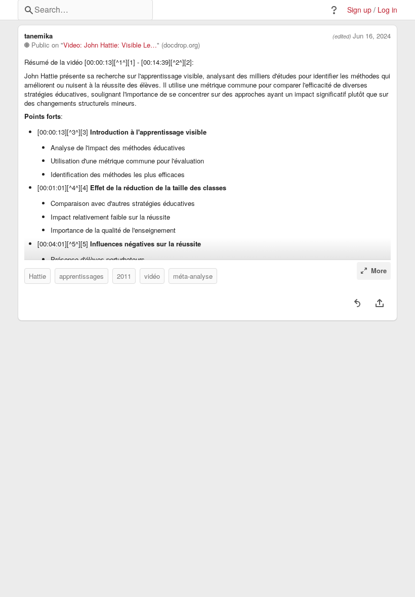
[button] (334, 10)
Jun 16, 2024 (372, 35)
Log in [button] (387, 10)
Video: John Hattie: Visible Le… (110, 45)
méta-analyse (193, 276)
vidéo (152, 276)
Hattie (37, 276)
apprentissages (81, 276)
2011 (124, 276)
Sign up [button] (359, 10)
